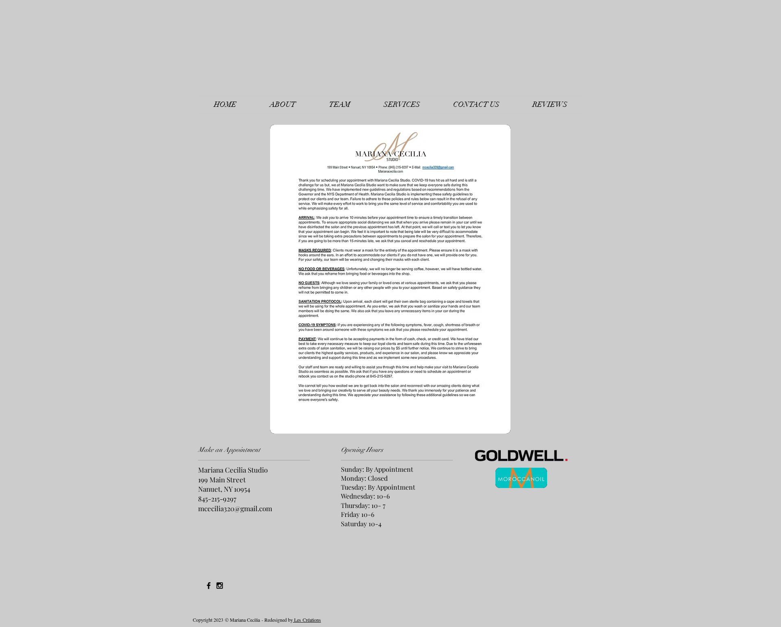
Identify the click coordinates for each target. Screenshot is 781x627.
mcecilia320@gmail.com (235, 508)
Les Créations (307, 619)
